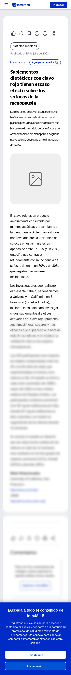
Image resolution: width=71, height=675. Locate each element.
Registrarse (35, 655)
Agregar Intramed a (43, 62)
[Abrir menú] (6, 5)
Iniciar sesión (35, 666)
